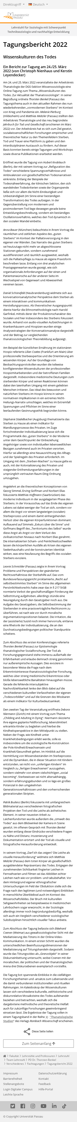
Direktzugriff (12, 4)
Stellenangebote (13, 1084)
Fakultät (14, 1056)
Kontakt (43, 1079)
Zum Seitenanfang (37, 1043)
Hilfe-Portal (45, 1089)
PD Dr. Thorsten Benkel (42, 1060)
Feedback (44, 1084)
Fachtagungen (35, 1064)
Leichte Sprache (13, 1094)
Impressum (10, 1073)
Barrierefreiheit (12, 1079)
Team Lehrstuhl (15, 1060)
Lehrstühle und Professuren (38, 1056)
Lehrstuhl (63, 1056)
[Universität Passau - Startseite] (16, 15)
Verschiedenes (15, 1064)
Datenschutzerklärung (52, 1073)
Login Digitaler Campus (18, 1089)
